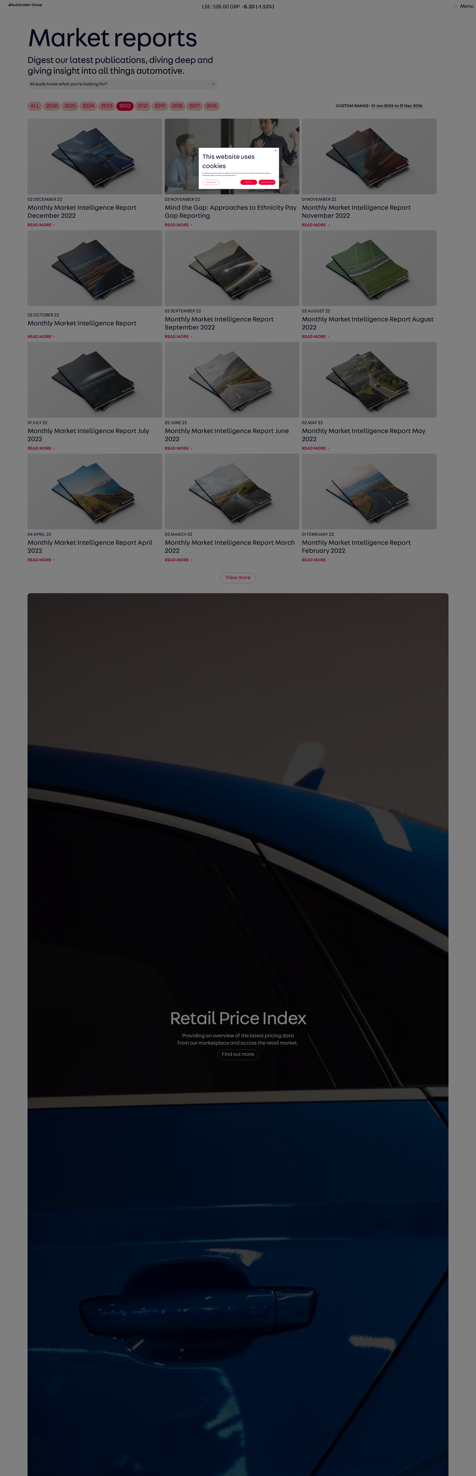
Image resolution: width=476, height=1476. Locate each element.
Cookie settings (210, 182)
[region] (239, 168)
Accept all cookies (267, 182)
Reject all (248, 182)
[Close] (275, 150)
